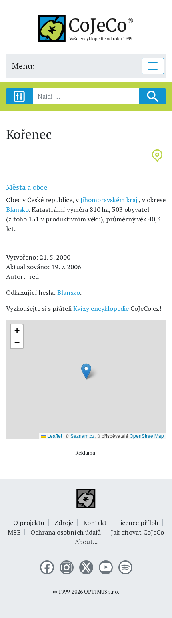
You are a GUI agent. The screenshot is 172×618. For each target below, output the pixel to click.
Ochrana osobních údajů (65, 532)
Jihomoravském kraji (109, 199)
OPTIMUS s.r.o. (101, 591)
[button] (86, 371)
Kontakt (95, 522)
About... (86, 541)
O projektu (28, 522)
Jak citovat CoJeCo (137, 532)
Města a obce (27, 187)
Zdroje (63, 522)
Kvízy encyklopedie (101, 308)
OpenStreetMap (147, 435)
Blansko (17, 209)
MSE (14, 532)
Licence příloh (137, 522)
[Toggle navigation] (153, 66)
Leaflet (54, 435)
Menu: (23, 65)
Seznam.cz (82, 435)
